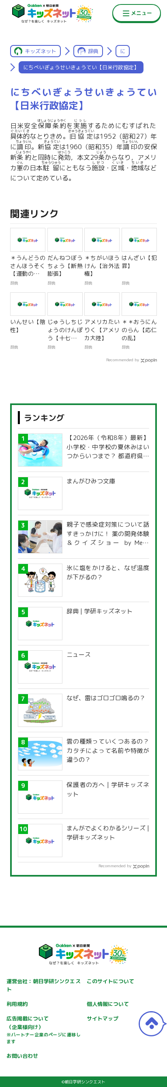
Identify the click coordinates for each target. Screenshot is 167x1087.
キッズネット (40, 51)
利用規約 (17, 1004)
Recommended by (122, 359)
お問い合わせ (22, 1055)
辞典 (93, 51)
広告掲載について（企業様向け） (43, 1030)
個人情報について (108, 1004)
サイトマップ (102, 1018)
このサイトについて (110, 981)
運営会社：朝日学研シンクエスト (43, 985)
